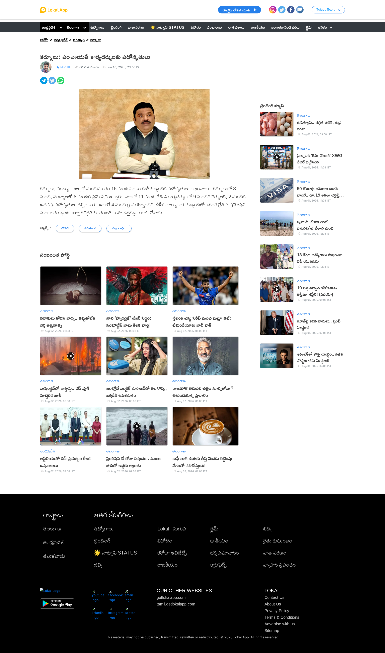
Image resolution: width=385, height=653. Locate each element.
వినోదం (164, 540)
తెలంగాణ (73, 27)
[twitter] (53, 83)
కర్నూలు (95, 39)
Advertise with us (279, 624)
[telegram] (44, 83)
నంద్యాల (79, 39)
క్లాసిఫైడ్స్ (218, 564)
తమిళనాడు (54, 556)
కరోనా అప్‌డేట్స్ (172, 552)
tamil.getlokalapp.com (176, 604)
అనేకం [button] (322, 27)
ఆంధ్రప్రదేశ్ (48, 27)
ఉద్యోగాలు (104, 528)
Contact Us (274, 597)
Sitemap (271, 630)
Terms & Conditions (281, 617)
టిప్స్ (98, 564)
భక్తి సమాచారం (224, 552)
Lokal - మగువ (171, 528)
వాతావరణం (274, 552)
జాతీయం (219, 540)
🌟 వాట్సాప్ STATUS (115, 552)
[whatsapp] (61, 83)
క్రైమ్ (214, 528)
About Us (272, 604)
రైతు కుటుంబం (277, 540)
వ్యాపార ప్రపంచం (279, 564)
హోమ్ (44, 39)
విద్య (267, 528)
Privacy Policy (276, 610)
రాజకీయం (167, 564)
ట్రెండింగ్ (102, 540)
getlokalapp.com (171, 597)
